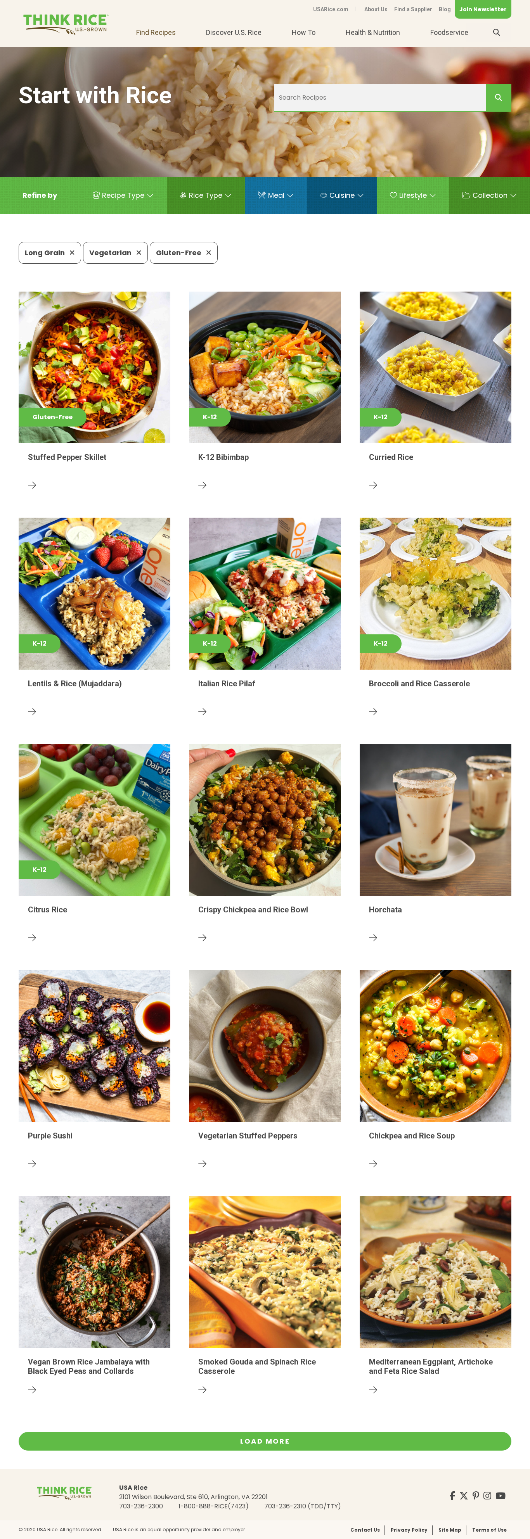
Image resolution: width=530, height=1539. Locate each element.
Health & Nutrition (373, 32)
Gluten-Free (179, 252)
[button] (40, 195)
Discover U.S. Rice (234, 32)
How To (303, 32)
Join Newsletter (483, 9)
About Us (376, 9)
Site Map (449, 1530)
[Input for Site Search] (496, 32)
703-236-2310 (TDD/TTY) (302, 1506)
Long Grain (45, 252)
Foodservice (449, 32)
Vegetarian (111, 252)
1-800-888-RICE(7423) (213, 1506)
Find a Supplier (413, 9)
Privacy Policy (409, 1530)
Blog (445, 9)
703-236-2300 (141, 1506)
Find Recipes (156, 32)
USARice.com (330, 9)
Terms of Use (489, 1530)
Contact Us (365, 1530)
